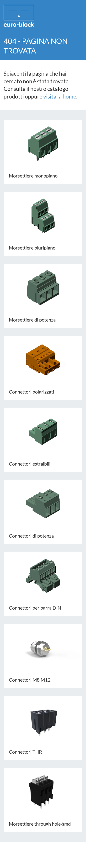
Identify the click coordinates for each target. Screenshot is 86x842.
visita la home (59, 96)
